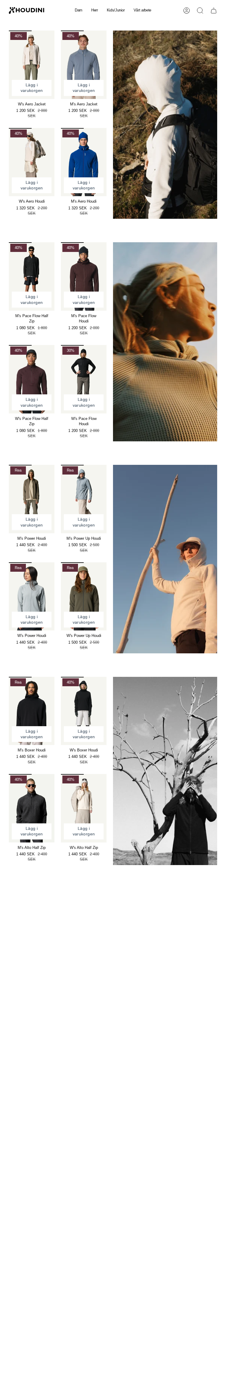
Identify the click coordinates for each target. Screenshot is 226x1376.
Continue (169, 729)
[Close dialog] (219, 616)
